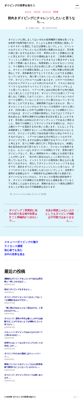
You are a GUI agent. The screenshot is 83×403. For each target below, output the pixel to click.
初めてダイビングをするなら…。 (18, 289)
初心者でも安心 (13, 250)
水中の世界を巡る (14, 254)
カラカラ (37, 12)
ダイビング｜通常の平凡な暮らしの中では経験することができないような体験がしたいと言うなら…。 (23, 321)
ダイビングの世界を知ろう (19, 5)
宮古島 (55, 12)
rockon (36, 28)
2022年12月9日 (51, 28)
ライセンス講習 (13, 246)
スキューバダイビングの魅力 (21, 241)
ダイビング (47, 12)
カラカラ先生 (26, 194)
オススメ (28, 12)
